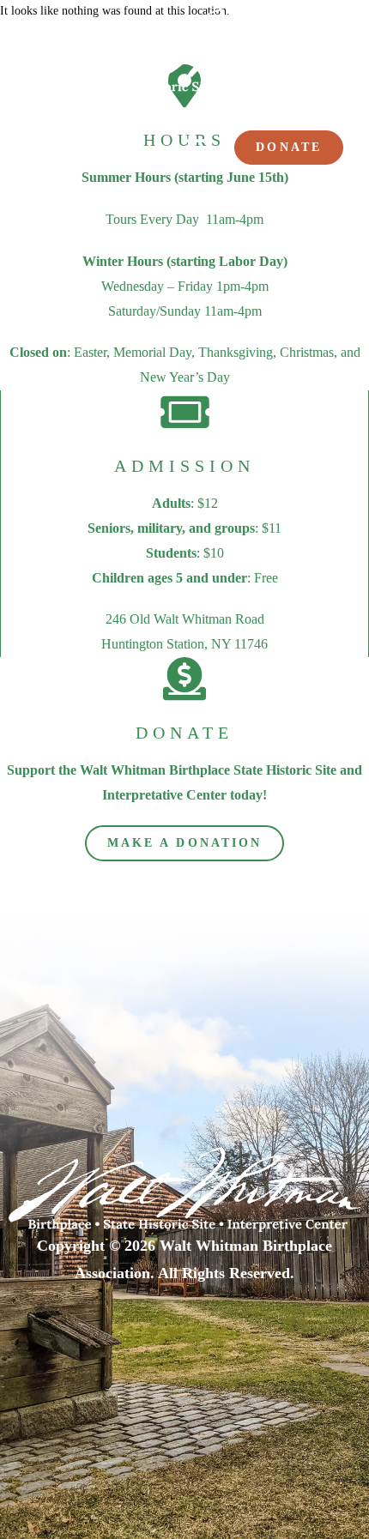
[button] (197, 148)
